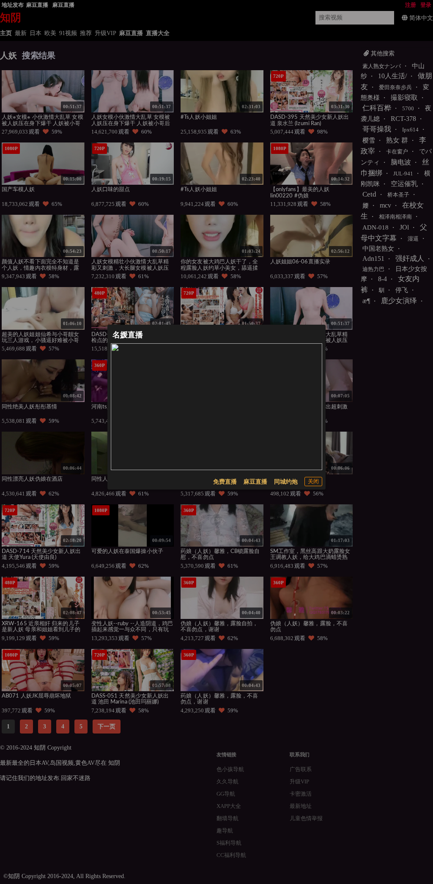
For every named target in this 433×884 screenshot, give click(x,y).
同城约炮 (286, 482)
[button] (313, 481)
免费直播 (225, 482)
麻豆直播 (255, 482)
